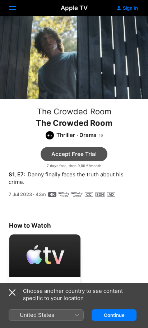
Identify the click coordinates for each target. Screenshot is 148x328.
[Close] (12, 292)
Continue (114, 315)
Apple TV (74, 7)
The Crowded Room (74, 111)
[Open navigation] (17, 8)
